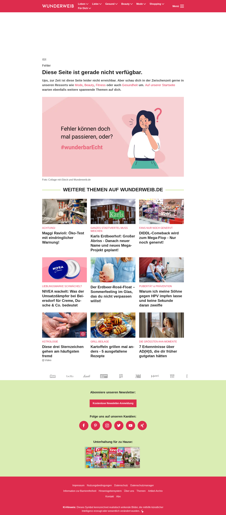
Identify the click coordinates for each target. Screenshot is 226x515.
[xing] (142, 425)
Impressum (78, 485)
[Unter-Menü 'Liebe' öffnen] (100, 4)
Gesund (110, 4)
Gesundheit (130, 85)
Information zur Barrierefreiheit (79, 491)
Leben (81, 4)
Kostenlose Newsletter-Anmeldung (113, 403)
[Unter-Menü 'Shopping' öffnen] (163, 4)
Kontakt (109, 496)
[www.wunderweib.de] (58, 6)
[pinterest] (95, 425)
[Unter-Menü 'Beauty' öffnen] (131, 4)
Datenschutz (121, 485)
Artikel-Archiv (155, 491)
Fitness (101, 85)
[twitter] (118, 425)
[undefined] (161, 378)
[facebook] (83, 425)
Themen (141, 491)
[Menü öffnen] (182, 6)
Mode (139, 4)
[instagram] (107, 425)
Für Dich (83, 8)
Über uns (129, 491)
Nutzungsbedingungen (99, 485)
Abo (118, 496)
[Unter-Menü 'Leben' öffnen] (87, 4)
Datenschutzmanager (142, 485)
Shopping (155, 4)
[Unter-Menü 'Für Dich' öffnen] (90, 8)
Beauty (125, 4)
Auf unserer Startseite (160, 85)
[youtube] (130, 425)
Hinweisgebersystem (110, 491)
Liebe (95, 4)
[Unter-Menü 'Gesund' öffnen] (116, 4)
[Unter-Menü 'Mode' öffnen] (144, 4)
